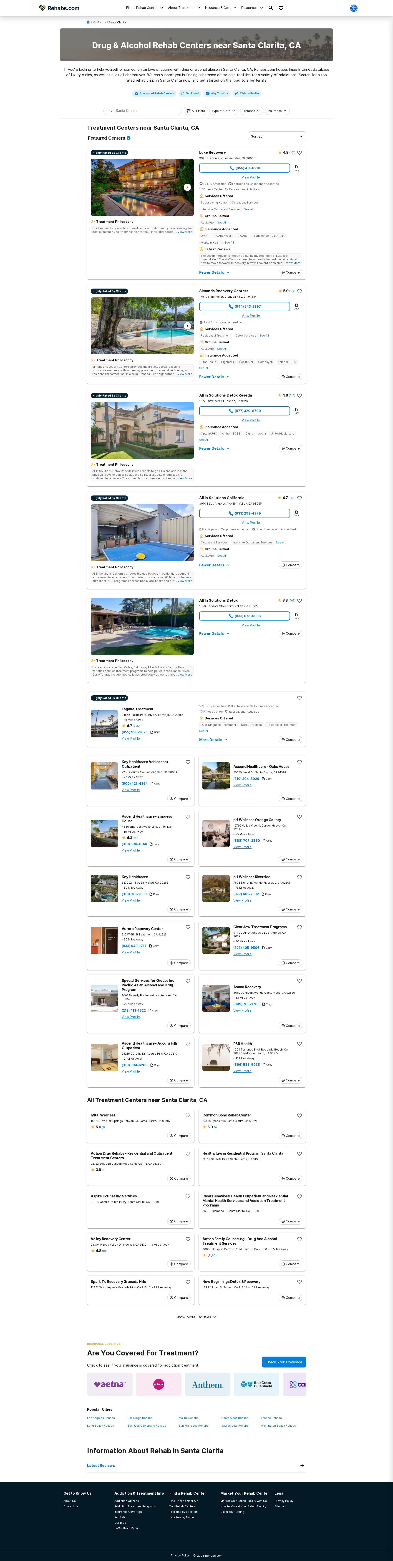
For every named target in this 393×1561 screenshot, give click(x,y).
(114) (292, 291)
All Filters (198, 111)
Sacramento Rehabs (235, 1425)
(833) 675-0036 (248, 616)
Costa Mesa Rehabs (234, 1418)
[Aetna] (110, 1384)
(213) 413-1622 (134, 1010)
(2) (214, 1255)
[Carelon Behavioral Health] (305, 1384)
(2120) (136, 725)
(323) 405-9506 (246, 948)
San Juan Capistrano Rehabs (147, 1425)
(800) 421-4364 (135, 783)
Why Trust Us (219, 93)
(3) (103, 1169)
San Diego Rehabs (140, 1418)
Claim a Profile (249, 93)
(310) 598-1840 (134, 844)
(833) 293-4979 (248, 513)
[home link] (88, 22)
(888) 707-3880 (246, 840)
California (99, 22)
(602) (292, 600)
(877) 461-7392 (246, 894)
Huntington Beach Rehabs (278, 1425)
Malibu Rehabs (189, 1418)
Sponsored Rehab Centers (157, 93)
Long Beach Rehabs (100, 1425)
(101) (292, 152)
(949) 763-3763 (246, 1004)
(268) (292, 498)
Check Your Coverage (284, 1362)
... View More (183, 232)
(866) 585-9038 (246, 1064)
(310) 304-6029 (246, 779)
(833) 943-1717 (134, 946)
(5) (215, 1127)
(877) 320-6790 (248, 411)
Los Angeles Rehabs (101, 1418)
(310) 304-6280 (135, 1065)
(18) (104, 1250)
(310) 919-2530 (134, 894)
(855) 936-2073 (135, 732)
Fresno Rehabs (271, 1418)
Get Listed (192, 93)
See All (248, 209)
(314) (292, 395)
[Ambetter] (158, 1384)
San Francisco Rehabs (194, 1425)
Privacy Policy (180, 1555)
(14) (135, 838)
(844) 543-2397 (248, 306)
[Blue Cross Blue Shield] (256, 1384)
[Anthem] (207, 1384)
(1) (103, 1127)
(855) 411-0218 (248, 168)
